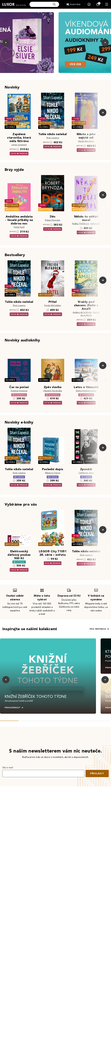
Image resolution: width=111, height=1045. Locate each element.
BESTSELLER (12, 123)
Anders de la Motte (82, 312)
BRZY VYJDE (12, 209)
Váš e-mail (7, 767)
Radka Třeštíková (80, 223)
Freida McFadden (52, 305)
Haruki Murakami (86, 141)
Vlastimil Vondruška (52, 391)
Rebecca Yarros (52, 473)
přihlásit (97, 773)
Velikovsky (95, 223)
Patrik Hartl (19, 227)
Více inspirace (98, 629)
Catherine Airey (86, 473)
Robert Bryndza (52, 220)
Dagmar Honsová (19, 391)
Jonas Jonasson (19, 144)
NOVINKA (10, 127)
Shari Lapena (52, 138)
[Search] (54, 4)
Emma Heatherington (86, 391)
